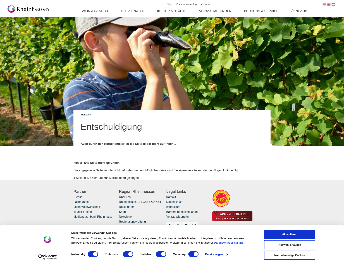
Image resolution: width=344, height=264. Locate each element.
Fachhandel (81, 201)
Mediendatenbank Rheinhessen (93, 216)
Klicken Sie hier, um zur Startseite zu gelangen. (108, 178)
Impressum (173, 206)
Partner (79, 191)
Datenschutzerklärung (228, 242)
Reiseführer (126, 206)
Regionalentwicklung (132, 221)
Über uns (125, 196)
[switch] (128, 254)
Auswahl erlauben (289, 244)
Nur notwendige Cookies (289, 255)
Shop (122, 211)
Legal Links (176, 191)
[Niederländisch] (333, 4)
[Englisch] (329, 4)
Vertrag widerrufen (178, 216)
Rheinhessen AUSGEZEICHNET (140, 201)
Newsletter (126, 216)
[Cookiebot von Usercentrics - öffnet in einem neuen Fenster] (47, 257)
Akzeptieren (289, 234)
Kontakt (171, 196)
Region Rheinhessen (137, 191)
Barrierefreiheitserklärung (182, 211)
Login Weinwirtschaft (86, 206)
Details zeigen (214, 254)
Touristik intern (82, 211)
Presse (77, 196)
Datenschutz (174, 201)
